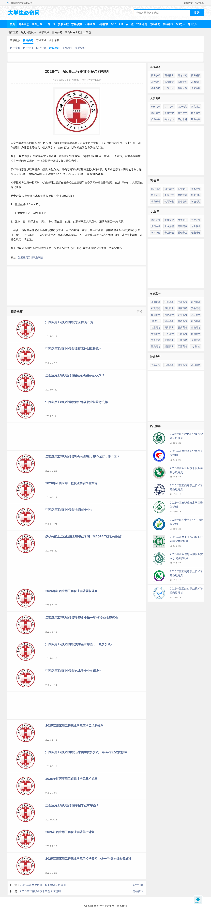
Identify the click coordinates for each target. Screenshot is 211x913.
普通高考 (57, 32)
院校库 (32, 32)
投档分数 (63, 24)
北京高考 (169, 340)
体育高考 (182, 365)
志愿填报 (76, 24)
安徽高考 (195, 308)
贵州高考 (182, 327)
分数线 (54, 160)
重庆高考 (155, 346)
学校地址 (195, 201)
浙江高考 (182, 302)
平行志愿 (21, 169)
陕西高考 (182, 321)
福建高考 (155, 308)
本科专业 (155, 219)
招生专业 (28, 47)
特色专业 (182, 232)
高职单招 (54, 40)
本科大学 (155, 112)
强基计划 (155, 365)
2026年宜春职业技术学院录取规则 (40, 891)
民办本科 (182, 119)
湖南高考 (182, 308)
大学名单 (90, 24)
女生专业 (182, 219)
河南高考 (169, 321)
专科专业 (169, 219)
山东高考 (195, 302)
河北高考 (169, 314)
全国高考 (155, 302)
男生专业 (195, 219)
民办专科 (195, 119)
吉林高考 (195, 314)
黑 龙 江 (156, 321)
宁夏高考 (155, 340)
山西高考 (195, 321)
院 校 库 (180, 24)
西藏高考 (182, 346)
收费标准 (67, 47)
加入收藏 (199, 2)
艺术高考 (169, 365)
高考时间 (182, 75)
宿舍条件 (182, 201)
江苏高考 (169, 302)
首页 (12, 24)
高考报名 (169, 75)
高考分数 (37, 24)
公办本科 (155, 119)
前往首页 (138, 891)
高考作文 (169, 81)
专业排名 (195, 232)
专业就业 (195, 226)
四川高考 (169, 327)
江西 (43, 143)
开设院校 (182, 226)
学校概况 (15, 40)
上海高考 (182, 340)
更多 (140, 311)
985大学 (155, 106)
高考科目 (195, 75)
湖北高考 (169, 308)
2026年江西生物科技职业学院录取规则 (43, 885)
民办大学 (195, 112)
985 (113, 24)
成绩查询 (182, 81)
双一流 (130, 24)
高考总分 (155, 81)
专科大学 (169, 112)
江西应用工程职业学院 (78, 32)
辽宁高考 (182, 314)
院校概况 (155, 188)
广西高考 (182, 333)
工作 (112, 221)
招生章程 (15, 47)
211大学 (169, 106)
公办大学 (182, 112)
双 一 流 (182, 106)
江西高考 (155, 314)
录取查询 (195, 88)
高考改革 (155, 75)
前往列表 (138, 885)
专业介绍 (169, 226)
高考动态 (24, 24)
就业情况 (195, 195)
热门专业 (155, 226)
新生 (18, 234)
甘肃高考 (155, 327)
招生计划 (155, 195)
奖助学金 (80, 47)
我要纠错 (188, 2)
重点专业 (195, 188)
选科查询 (155, 24)
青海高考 (155, 333)
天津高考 (195, 340)
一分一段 (50, 24)
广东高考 (169, 333)
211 (121, 24)
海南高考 (195, 333)
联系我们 (122, 905)
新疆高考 (169, 346)
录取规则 (44, 32)
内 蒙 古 (196, 346)
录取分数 (169, 195)
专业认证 (169, 232)
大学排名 (103, 24)
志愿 (69, 169)
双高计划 (141, 24)
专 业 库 (192, 24)
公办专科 (169, 119)
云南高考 (195, 327)
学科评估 (168, 24)
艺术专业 (41, 40)
